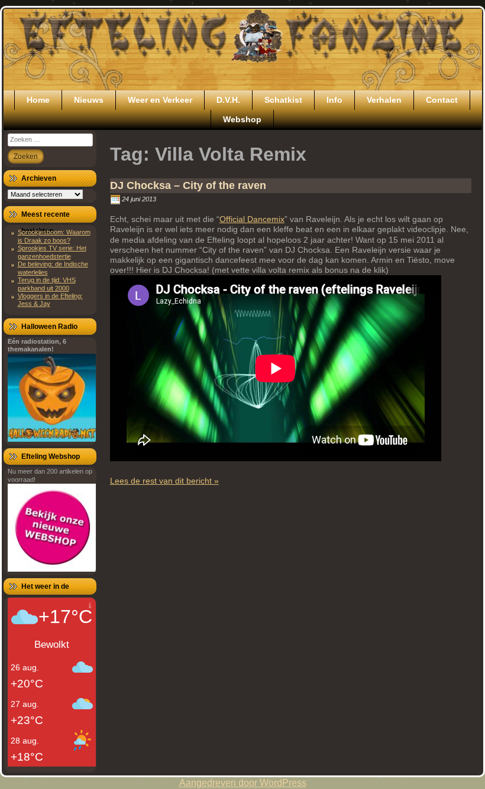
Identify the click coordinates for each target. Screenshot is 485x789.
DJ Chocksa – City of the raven (188, 185)
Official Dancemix (251, 219)
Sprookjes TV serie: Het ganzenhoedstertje (52, 251)
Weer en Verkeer (160, 100)
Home (38, 100)
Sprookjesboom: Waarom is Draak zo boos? (54, 236)
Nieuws (89, 100)
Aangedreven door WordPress (242, 783)
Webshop (242, 119)
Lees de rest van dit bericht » (164, 480)
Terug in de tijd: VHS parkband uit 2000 (47, 283)
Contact (442, 100)
